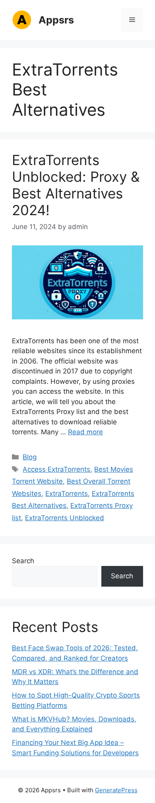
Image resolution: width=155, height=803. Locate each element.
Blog (30, 457)
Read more (85, 432)
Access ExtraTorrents (56, 469)
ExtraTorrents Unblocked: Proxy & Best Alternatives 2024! (76, 185)
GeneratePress (116, 790)
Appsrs (56, 20)
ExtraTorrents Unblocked (64, 518)
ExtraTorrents (66, 494)
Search (23, 561)
